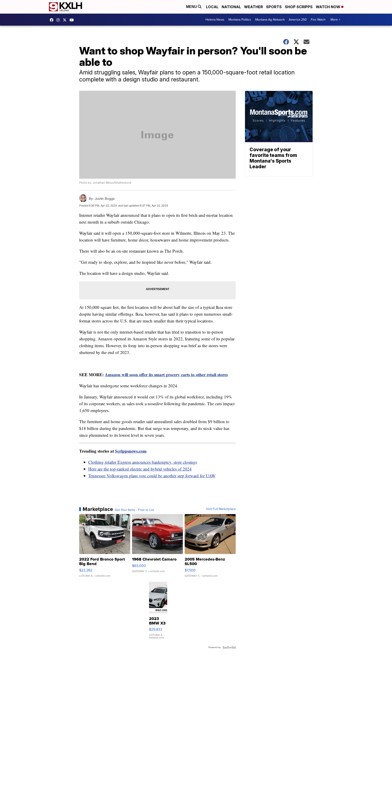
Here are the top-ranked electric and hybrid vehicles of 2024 (140, 469)
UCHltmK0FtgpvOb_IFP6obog (73, 20)
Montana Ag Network (270, 19)
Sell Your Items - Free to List (134, 510)
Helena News (215, 19)
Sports (274, 7)
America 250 (298, 19)
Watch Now (328, 7)
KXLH (66, 20)
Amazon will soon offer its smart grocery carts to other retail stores (166, 374)
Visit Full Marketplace (221, 509)
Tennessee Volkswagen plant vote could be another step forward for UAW (152, 475)
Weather (253, 7)
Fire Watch (318, 19)
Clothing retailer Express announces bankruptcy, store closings (142, 462)
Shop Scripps (299, 7)
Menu (192, 7)
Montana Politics (239, 19)
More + (335, 19)
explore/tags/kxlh (59, 20)
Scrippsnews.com (131, 451)
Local (212, 7)
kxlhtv (53, 20)
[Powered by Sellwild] (229, 647)
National (231, 7)
